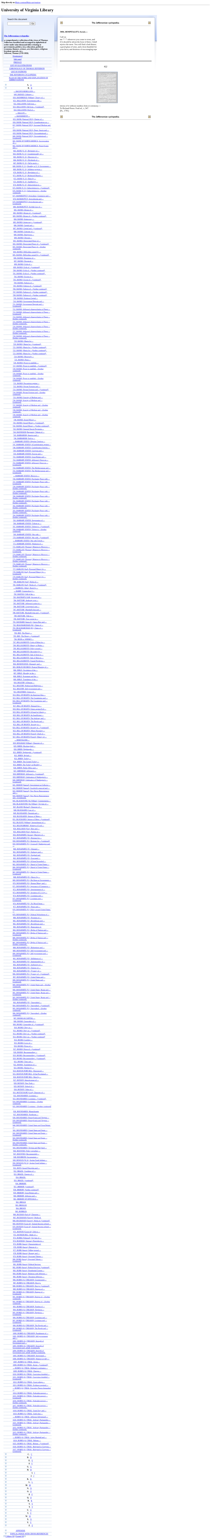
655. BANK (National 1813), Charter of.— (28, 119)
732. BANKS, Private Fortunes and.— (26, 386)
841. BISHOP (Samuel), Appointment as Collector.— (31, 785)
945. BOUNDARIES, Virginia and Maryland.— (30, 1148)
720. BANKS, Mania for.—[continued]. (27, 344)
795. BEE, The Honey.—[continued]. (26, 636)
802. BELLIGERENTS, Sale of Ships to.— (28, 658)
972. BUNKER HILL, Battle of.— (25, 1235)
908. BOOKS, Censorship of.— (25, 1021)
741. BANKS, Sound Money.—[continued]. (28, 423)
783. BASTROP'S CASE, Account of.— (27, 597)
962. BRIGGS (21, 1202)
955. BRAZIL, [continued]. (24, 1180)
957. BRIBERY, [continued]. (24, 1187)
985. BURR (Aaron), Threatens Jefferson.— (28, 1277)
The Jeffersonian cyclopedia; (16, 36)
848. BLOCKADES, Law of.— (25, 810)
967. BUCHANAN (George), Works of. (27, 1217)
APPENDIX (20, 1531)
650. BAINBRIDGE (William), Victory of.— (29, 97)
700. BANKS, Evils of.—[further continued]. (29, 270)
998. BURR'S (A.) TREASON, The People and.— (30, 1325)
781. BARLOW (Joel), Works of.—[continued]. (30, 585)
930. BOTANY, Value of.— (24, 1089)
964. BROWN (21, 1208)
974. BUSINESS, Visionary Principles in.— (28, 1241)
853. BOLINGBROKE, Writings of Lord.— (28, 825)
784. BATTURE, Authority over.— (25, 600)
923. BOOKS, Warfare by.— (24, 1068)
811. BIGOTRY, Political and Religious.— (28, 686)
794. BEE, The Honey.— (23, 633)
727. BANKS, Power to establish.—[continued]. (30, 366)
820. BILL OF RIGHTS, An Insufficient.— (28, 715)
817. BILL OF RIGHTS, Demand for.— (27, 706)
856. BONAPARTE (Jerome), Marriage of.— (29, 835)
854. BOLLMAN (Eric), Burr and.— (26, 829)
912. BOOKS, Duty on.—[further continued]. (29, 1034)
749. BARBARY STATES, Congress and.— (28, 451)
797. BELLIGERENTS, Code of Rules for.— (29, 642)
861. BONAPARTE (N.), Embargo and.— (28, 852)
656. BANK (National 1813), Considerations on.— (31, 122)
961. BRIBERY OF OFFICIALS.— (25, 1199)
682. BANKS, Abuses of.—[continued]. (27, 213)
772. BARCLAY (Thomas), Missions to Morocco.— (31, 547)
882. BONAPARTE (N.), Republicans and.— (29, 924)
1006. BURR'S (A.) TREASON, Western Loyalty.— (31, 1359)
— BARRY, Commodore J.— (24, 591)
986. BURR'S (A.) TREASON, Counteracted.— (29, 1280)
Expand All (20, 1536)
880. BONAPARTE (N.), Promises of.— (27, 918)
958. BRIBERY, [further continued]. (26, 1190)
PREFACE (18, 62)
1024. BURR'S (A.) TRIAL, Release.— (27, 1440)
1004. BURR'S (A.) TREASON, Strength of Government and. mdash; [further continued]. (29, 1351)
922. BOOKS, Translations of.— (25, 1065)
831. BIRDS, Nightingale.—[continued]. (27, 752)
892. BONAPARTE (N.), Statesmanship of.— (29, 961)
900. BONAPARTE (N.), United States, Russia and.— (32, 990)
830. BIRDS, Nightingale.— (24, 749)
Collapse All (9, 1536)
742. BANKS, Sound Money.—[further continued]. (31, 426)
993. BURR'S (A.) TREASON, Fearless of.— (29, 1306)
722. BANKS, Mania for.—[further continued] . (30, 350)
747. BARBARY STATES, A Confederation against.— (32, 444)
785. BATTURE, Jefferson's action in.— (27, 603)
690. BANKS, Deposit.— (23, 238)
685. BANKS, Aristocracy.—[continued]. (27, 222)
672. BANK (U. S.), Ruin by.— (25, 179)
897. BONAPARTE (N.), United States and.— (29, 977)
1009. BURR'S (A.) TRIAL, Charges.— (27, 1371)
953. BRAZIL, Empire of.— (24, 1174)
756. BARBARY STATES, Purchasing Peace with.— (31, 479)
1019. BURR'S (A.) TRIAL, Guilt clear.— (28, 1414)
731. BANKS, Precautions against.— (26, 383)
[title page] (17, 59)
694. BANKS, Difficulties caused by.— (27, 252)
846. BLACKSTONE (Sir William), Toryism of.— (31, 804)
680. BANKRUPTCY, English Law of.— (27, 207)
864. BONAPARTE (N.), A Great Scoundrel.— (29, 861)
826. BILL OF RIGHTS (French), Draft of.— (29, 734)
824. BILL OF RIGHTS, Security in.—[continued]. (31, 727)
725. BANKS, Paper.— (22, 360)
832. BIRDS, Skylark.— (23, 755)
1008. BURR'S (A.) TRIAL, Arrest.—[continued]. (30, 1365)
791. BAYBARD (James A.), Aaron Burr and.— (30, 622)
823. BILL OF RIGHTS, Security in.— (27, 724)
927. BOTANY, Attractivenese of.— (26, 1080)
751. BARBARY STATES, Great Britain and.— (29, 457)
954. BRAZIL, (21, 1177)
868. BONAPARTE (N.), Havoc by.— (26, 877)
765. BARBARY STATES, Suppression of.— (29, 520)
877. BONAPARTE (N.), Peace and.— (26, 907)
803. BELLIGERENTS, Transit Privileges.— (29, 661)
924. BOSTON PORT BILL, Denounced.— (28, 1071)
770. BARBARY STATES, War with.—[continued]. (31, 537)
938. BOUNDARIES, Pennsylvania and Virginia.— (31, 1117)
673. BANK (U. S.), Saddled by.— (25, 182)
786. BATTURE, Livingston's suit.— (26, 606)
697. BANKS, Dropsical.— (23, 261)
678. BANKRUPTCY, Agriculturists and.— (28, 199)
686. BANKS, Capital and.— (24, 225)
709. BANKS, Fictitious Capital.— (25, 298)
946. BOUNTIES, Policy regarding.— (26, 1151)
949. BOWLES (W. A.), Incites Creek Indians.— (30, 1160)
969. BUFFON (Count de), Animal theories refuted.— (32, 1224)
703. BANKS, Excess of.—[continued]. (27, 280)
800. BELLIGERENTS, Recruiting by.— (27, 651)
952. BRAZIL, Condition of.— (25, 1171)
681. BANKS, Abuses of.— (23, 210)
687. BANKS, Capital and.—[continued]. (27, 228)
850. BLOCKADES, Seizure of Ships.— (27, 816)
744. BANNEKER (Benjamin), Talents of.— (28, 432)
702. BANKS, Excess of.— (23, 276)
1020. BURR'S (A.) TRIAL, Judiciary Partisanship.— (32, 1420)
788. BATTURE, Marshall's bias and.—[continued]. (31, 613)
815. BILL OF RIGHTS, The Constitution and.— (30, 698)
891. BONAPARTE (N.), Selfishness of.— (28, 958)
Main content (20, 2)
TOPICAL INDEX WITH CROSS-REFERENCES (29, 1534)
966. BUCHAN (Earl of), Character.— (26, 1214)
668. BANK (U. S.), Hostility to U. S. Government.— (32, 166)
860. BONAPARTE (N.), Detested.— (26, 849)
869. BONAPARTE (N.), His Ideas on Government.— (32, 880)
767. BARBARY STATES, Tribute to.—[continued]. (31, 526)
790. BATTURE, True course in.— (25, 619)
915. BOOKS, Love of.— (23, 1043)
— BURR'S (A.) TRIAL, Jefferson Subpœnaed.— (30, 1417)
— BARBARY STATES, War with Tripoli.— (28, 541)
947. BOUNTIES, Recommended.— (26, 1154)
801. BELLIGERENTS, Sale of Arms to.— (28, 655)
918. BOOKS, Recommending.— (25, 1052)
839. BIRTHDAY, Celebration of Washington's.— (30, 777)
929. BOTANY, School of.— (24, 1086)
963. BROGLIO (21, 1205)
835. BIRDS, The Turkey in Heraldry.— (27, 765)
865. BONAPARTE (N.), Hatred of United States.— (31, 864)
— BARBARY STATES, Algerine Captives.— (29, 441)
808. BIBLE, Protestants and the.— (25, 676)
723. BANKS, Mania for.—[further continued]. (29, 353)
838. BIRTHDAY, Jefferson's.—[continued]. (28, 774)
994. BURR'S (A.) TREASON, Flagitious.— (28, 1310)
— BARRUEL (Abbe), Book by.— (25, 588)
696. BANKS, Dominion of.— (24, 258)
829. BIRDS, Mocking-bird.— (24, 746)
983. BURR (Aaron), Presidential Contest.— (28, 1270)
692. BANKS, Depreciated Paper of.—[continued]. (31, 244)
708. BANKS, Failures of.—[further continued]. (30, 295)
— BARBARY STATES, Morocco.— (26, 476)
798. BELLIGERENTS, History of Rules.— (28, 645)
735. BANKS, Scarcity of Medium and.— (28, 397)
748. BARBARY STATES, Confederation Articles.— (31, 448)
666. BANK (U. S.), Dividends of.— (26, 160)
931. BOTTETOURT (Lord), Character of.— (29, 1092)
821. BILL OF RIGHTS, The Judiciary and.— (29, 718)
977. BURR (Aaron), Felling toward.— (27, 1250)
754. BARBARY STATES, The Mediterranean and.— (32, 468)
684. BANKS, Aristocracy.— (24, 219)
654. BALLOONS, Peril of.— (24, 110)
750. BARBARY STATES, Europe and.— (28, 454)
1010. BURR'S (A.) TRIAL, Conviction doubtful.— (31, 1374)
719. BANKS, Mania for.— (23, 341)
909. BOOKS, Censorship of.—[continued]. (28, 1024)
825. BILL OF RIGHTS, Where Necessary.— (29, 731)
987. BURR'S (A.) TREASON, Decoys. (27, 1283)
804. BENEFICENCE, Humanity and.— (27, 664)
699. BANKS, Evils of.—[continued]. (26, 267)
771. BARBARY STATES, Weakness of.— (28, 544)
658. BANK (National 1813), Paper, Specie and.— (31, 130)
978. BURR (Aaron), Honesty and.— (26, 1253)
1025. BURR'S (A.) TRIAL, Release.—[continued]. (31, 1443)
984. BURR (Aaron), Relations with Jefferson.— (30, 1274)
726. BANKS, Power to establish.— (26, 363)
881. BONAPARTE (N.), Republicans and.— (29, 921)
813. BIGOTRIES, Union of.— (25, 692)
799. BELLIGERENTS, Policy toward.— (27, 648)
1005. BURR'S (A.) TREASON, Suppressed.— (29, 1356)
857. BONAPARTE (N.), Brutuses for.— (27, 838)
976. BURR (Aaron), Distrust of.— (25, 1247)
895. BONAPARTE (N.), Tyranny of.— (27, 971)
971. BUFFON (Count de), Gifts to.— (26, 1232)
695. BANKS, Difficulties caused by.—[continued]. (31, 255)
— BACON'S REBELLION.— (24, 91)
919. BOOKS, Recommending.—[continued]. (29, 1055)
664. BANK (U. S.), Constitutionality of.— (28, 154)
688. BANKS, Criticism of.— (24, 231)
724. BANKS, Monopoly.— (24, 357)
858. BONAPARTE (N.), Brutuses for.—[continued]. (31, 841)
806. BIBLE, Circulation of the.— (25, 670)
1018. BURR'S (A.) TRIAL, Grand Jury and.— (29, 1410)
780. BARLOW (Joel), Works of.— (25, 582)
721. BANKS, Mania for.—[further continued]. (29, 347)
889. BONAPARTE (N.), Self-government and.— (30, 951)
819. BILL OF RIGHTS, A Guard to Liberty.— (29, 712)
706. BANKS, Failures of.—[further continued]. (30, 289)
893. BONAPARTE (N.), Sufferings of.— (28, 965)
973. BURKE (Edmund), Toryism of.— (27, 1238)
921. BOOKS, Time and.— (23, 1061)
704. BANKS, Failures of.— (24, 283)
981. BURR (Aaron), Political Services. (27, 1264)
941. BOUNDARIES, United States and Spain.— (30, 1130)
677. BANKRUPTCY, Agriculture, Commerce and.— (32, 196)
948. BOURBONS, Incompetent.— (25, 1157)
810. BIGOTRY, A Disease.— (24, 682)
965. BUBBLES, (21, 1211)
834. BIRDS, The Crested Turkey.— (26, 762)
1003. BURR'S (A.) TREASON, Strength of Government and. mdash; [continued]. (28, 1347)
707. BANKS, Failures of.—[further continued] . (30, 292)
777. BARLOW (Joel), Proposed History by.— (29, 569)
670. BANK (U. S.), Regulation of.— (26, 172)
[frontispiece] (17, 56)
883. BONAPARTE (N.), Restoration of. (27, 927)
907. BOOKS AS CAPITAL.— (24, 1018)
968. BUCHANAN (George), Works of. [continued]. (31, 1221)
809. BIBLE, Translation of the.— (25, 679)
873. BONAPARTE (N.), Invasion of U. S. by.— (30, 892)
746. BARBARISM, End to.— (24, 438)
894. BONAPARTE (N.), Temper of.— (27, 968)
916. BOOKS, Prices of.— (23, 1046)
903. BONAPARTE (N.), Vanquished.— (27, 1002)
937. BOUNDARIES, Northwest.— (25, 1114)
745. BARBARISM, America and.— (26, 435)
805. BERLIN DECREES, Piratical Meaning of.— (30, 667)
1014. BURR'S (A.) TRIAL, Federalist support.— (30, 1393)
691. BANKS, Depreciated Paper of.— (27, 241)
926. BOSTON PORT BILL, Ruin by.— (27, 1077)
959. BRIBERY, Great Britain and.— (26, 1193)
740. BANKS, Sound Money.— (25, 420)
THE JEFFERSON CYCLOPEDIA (23, 75)
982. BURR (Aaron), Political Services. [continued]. (31, 1267)
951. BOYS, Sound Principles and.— (26, 1168)
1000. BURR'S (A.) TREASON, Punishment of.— (30, 1333)
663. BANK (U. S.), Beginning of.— (26, 151)
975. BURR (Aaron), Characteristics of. (27, 1244)
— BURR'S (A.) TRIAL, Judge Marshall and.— (30, 1437)
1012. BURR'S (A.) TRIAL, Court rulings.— (29, 1382)
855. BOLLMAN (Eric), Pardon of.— (26, 832)
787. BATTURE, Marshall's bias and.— (27, 610)
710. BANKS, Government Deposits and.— (28, 301)
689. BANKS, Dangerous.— (24, 235)
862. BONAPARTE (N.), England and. (27, 855)
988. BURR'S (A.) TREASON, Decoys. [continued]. (31, 1286)
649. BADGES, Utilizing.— (24, 94)
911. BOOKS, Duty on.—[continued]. (26, 1031)
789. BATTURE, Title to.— (24, 616)
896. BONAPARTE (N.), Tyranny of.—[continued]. (31, 974)
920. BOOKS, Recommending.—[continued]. (29, 1058)
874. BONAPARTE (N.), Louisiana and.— (28, 896)
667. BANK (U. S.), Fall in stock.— (26, 163)
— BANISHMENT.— (22, 116)
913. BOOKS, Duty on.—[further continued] (29, 1037)
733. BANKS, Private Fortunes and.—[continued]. (31, 389)
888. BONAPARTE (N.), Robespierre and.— (29, 947)
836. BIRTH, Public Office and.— (25, 768)
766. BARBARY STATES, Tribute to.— (27, 523)
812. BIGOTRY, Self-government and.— (27, 689)
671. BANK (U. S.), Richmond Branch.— (28, 175)
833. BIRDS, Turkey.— (22, 758)
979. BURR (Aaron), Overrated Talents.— (28, 1256)
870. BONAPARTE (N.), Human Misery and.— (30, 883)
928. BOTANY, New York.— (24, 1083)
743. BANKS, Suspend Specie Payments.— (28, 429)
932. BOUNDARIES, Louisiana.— (25, 1096)
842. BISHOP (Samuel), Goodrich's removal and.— (31, 788)
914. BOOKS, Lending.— (23, 1040)
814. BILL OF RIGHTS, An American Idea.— (29, 695)
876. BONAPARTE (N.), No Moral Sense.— (28, 903)
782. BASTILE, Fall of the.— (24, 594)
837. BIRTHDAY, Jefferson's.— (25, 771)
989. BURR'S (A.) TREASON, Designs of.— (29, 1289)
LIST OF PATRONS (19, 72)
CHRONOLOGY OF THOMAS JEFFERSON (27, 69)
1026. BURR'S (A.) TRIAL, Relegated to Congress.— (32, 1447)
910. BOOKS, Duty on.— (23, 1027)
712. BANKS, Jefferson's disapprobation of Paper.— (31, 309)
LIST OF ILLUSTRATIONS (21, 66)
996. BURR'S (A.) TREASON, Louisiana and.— (30, 1317)
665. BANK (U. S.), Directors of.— (26, 157)
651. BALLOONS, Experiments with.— (27, 101)
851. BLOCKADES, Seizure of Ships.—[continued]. (31, 819)
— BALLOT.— (21, 113)
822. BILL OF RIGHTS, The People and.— (28, 721)
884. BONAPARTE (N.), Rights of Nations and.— (30, 930)
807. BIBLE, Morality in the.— (25, 673)
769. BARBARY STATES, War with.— (27, 534)
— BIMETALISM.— (22, 740)
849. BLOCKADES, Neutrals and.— (26, 813)
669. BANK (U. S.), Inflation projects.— (27, 169)
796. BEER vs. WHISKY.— (24, 639)
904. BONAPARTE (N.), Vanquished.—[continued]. (31, 1005)
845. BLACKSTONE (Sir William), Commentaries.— (32, 801)
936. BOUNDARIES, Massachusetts (26, 1111)
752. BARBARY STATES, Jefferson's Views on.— (30, 460)
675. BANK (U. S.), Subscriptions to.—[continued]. (31, 188)
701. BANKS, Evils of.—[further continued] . (29, 273)
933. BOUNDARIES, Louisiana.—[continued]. (29, 1099)
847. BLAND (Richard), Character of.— (27, 807)
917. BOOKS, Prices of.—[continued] (26, 1049)
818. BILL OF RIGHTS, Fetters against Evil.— (29, 709)
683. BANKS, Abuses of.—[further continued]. (29, 216)
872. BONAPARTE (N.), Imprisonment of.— (29, 889)
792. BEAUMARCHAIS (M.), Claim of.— (28, 625)
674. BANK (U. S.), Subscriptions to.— (27, 185)
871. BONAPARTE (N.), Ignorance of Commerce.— (31, 886)
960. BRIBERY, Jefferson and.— (25, 1196)
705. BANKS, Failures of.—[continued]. (27, 286)
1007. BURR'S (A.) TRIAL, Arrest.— (26, 1362)
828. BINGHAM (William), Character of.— (28, 743)
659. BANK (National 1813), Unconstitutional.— (30, 133)
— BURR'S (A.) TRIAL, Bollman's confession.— (30, 1368)
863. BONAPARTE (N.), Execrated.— (26, 858)
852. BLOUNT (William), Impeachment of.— (29, 822)
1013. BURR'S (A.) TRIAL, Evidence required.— (30, 1385)
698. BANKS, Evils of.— (23, 264)
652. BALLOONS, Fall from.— (25, 104)
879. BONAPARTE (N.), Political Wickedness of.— (31, 914)
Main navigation (33, 2)
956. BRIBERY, (21, 1183)
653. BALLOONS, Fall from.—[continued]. (28, 107)
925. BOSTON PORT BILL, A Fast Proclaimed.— (30, 1074)
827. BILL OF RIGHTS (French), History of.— (30, 737)
